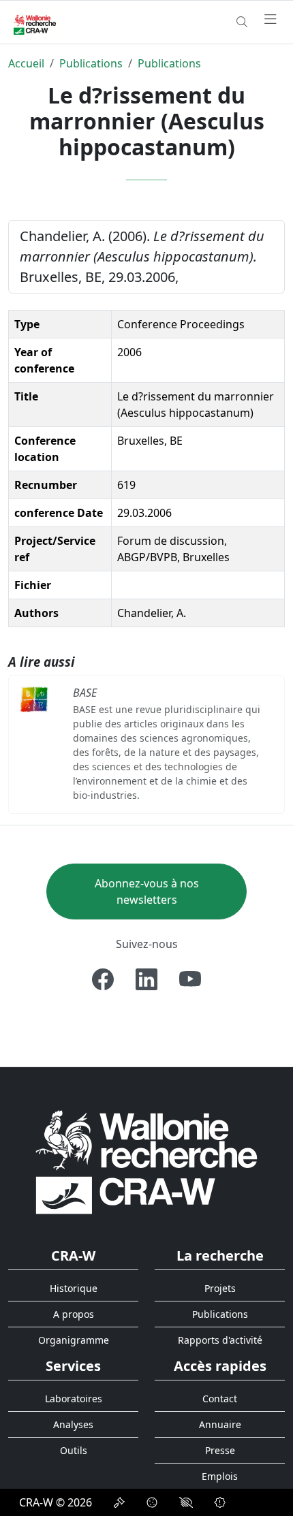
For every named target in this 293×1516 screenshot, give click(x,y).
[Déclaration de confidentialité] (119, 1502)
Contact (219, 1398)
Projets (220, 1288)
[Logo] (146, 1161)
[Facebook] (103, 979)
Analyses (73, 1424)
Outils (73, 1450)
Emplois (220, 1476)
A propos (73, 1314)
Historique (73, 1288)
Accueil (26, 63)
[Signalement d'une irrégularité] (220, 1502)
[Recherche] (242, 21)
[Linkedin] (146, 979)
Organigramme (73, 1339)
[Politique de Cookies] (152, 1502)
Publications (91, 63)
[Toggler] (270, 19)
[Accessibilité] (186, 1502)
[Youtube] (190, 979)
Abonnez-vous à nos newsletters (147, 891)
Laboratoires (73, 1398)
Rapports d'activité (220, 1339)
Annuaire (220, 1424)
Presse (220, 1450)
